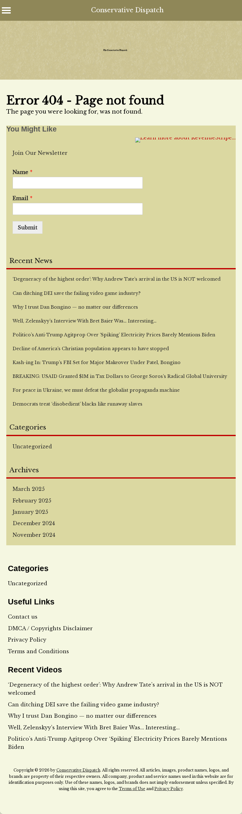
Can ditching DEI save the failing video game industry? (83, 704)
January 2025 (30, 512)
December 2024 (34, 523)
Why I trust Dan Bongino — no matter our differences (82, 716)
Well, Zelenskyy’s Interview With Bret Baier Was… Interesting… (94, 727)
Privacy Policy (27, 640)
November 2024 (34, 535)
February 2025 (32, 500)
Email (22, 198)
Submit (27, 227)
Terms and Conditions (38, 651)
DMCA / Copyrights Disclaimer (50, 628)
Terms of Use (132, 788)
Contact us (22, 617)
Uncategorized (32, 446)
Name (22, 172)
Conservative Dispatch (127, 10)
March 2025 (29, 489)
